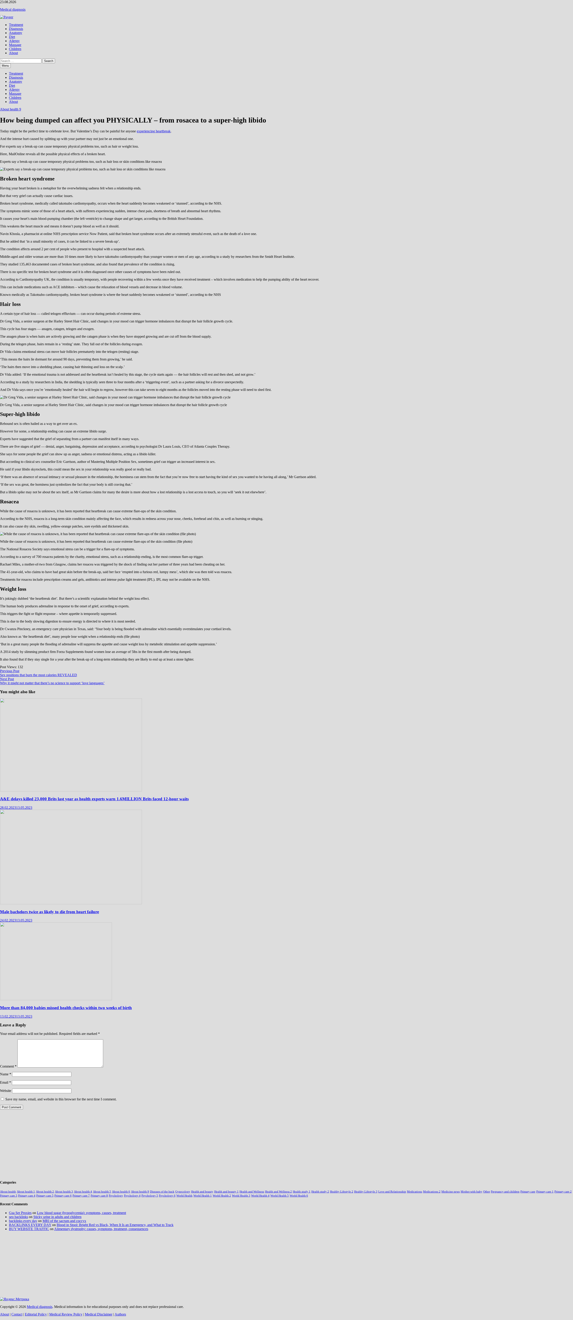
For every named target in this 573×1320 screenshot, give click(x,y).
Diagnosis (16, 29)
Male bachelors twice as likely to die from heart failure (49, 911)
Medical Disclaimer (98, 1314)
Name (5, 1074)
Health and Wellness (251, 1191)
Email (5, 1082)
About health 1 (26, 1191)
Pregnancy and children (505, 1191)
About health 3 (64, 1191)
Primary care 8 (99, 1195)
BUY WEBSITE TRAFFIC (29, 1229)
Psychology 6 (167, 1195)
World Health (184, 1195)
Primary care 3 (8, 1195)
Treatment (16, 25)
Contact (16, 1314)
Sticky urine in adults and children (57, 1217)
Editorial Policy (36, 1314)
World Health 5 (279, 1195)
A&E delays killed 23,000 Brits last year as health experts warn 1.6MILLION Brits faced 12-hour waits (94, 799)
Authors (120, 1314)
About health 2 (45, 1191)
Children (15, 49)
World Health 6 (299, 1195)
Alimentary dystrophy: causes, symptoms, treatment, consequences (101, 1229)
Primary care (527, 1191)
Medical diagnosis (13, 9)
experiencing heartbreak (154, 131)
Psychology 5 (149, 1195)
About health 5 (102, 1191)
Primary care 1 (545, 1191)
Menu (5, 65)
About (13, 53)
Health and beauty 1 (226, 1191)
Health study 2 (320, 1191)
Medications (414, 1191)
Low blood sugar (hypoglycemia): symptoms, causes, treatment (81, 1213)
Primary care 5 (44, 1195)
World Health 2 (222, 1195)
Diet (12, 37)
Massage (15, 45)
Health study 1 (301, 1191)
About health (8, 1191)
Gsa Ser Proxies (20, 1213)
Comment (8, 1066)
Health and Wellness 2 (278, 1191)
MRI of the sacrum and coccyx (64, 1221)
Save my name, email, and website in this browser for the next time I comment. (61, 1099)
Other (486, 1191)
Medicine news (450, 1191)
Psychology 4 (132, 1195)
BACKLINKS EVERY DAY (30, 1225)
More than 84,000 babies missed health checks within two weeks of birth (66, 1007)
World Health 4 (260, 1195)
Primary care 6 (63, 1195)
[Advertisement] (134, 1144)
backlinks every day (23, 1221)
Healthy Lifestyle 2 (341, 1191)
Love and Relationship (392, 1191)
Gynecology (182, 1191)
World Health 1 (202, 1195)
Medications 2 (431, 1191)
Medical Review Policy (65, 1314)
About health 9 (10, 109)
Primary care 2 (563, 1191)
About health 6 (121, 1191)
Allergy (14, 41)
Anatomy (15, 33)
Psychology (116, 1195)
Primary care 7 (81, 1195)
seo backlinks (18, 1217)
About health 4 (83, 1191)
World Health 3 (241, 1195)
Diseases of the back (162, 1191)
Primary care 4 (26, 1195)
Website (5, 1091)
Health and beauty (202, 1191)
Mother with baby (471, 1191)
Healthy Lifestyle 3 (365, 1191)
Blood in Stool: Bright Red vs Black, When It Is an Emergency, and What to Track (115, 1225)
